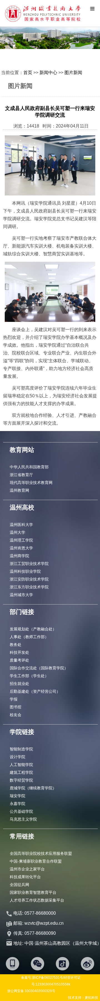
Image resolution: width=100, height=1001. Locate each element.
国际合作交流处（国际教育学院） (39, 668)
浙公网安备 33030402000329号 (31, 991)
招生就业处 (19, 683)
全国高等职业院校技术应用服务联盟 (41, 853)
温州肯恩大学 (21, 548)
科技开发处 (19, 652)
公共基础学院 (21, 811)
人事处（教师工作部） (29, 637)
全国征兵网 (19, 884)
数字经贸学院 (21, 780)
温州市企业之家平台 (27, 869)
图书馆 (15, 707)
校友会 (15, 715)
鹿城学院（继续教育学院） (33, 788)
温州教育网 (19, 490)
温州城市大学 (21, 595)
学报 (14, 699)
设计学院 (17, 757)
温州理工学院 (21, 540)
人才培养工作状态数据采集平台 (37, 900)
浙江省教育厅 (21, 475)
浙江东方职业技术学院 (29, 587)
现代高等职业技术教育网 (31, 482)
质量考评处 (19, 660)
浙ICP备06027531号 (47, 978)
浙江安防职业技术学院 (29, 579)
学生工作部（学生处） (29, 676)
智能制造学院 (21, 749)
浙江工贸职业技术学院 (29, 563)
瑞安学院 (17, 796)
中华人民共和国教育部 (29, 467)
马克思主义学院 (23, 819)
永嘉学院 (17, 803)
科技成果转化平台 (25, 877)
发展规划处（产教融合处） (33, 629)
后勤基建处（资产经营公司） (35, 691)
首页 (27, 72)
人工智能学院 (21, 764)
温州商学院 (19, 556)
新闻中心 (48, 72)
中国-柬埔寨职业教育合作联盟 (36, 861)
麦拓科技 (91, 998)
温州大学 (17, 532)
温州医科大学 (21, 524)
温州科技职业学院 (25, 571)
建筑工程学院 (21, 772)
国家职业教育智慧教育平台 (33, 892)
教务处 (15, 644)
